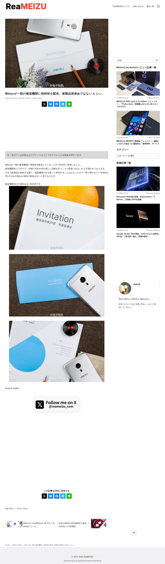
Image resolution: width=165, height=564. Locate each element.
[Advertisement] (56, 129)
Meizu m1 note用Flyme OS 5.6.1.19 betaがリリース (38, 524)
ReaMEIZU (88, 556)
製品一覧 (150, 6)
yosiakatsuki (82, 561)
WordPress (97, 561)
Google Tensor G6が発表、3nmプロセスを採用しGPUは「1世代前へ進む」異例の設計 (138, 235)
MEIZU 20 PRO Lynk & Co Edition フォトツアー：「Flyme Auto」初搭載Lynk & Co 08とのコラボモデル (137, 104)
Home (7, 545)
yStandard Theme (69, 561)
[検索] (158, 6)
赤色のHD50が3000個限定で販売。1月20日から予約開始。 (74, 524)
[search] (157, 60)
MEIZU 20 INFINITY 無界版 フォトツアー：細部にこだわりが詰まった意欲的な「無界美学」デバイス (138, 142)
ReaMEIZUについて (121, 6)
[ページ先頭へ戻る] (134, 533)
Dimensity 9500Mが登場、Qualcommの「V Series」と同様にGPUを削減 (136, 197)
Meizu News (38, 98)
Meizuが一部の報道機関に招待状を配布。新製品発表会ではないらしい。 (50, 545)
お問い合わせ (138, 6)
